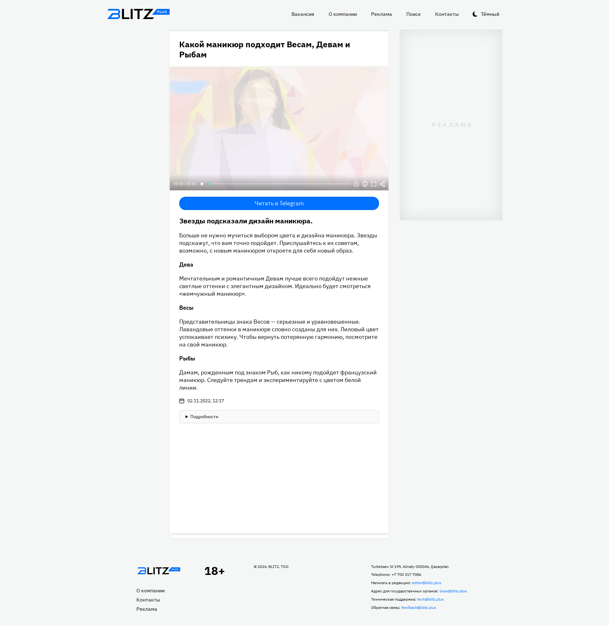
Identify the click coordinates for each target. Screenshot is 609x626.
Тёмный (490, 14)
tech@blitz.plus (430, 599)
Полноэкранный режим (373, 184)
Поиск (413, 14)
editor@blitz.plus (426, 582)
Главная (158, 570)
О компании (343, 14)
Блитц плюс (138, 14)
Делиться (382, 184)
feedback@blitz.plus (418, 607)
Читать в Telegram (279, 203)
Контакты (447, 14)
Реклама (381, 14)
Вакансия (302, 14)
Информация (364, 184)
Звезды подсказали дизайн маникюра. (246, 220)
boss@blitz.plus (453, 591)
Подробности (204, 416)
